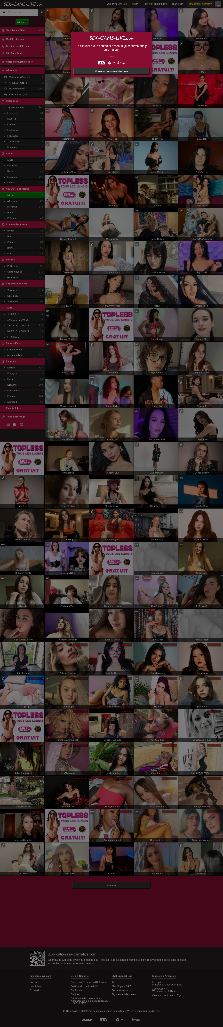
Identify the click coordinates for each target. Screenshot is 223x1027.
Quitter (111, 56)
